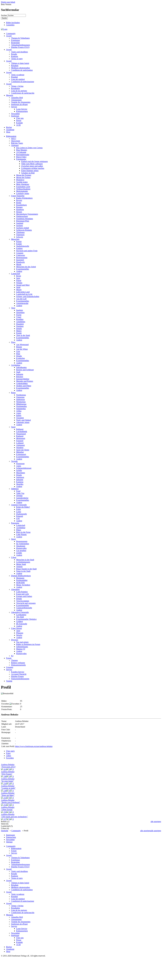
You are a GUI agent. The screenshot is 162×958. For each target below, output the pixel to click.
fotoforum (15, 116)
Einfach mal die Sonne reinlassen (34, 161)
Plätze (18, 530)
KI (12, 656)
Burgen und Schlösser (25, 370)
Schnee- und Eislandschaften (27, 296)
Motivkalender (22, 191)
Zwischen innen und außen (32, 166)
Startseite (4, 831)
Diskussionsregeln (18, 665)
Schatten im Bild (28, 173)
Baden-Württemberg (24, 198)
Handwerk (20, 262)
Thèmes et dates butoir (20, 63)
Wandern (19, 447)
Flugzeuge (20, 463)
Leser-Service (21, 109)
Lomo (18, 512)
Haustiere (20, 324)
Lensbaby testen (22, 193)
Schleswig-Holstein (24, 230)
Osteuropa (20, 397)
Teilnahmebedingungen (20, 45)
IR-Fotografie (21, 624)
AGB (18, 125)
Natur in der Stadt (23, 571)
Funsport (19, 441)
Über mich (10, 751)
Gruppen (19, 253)
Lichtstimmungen (23, 562)
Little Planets (21, 534)
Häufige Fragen (17, 676)
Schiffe (19, 470)
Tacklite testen (22, 182)
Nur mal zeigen (22, 642)
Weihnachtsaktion (23, 189)
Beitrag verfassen (18, 663)
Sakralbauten (21, 367)
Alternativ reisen (22, 422)
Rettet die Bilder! (23, 507)
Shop (8, 132)
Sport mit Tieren (22, 450)
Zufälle (19, 553)
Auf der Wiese (22, 349)
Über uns (20, 118)
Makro (19, 331)
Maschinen (20, 473)
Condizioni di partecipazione (22, 81)
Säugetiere (20, 312)
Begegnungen (21, 257)
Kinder (19, 244)
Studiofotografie (22, 246)
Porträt (19, 241)
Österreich (20, 235)
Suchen (4, 15)
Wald (18, 287)
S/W (18, 518)
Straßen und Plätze (23, 386)
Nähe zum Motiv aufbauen (32, 164)
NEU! (13, 138)
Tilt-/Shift (20, 617)
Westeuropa (21, 402)
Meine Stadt (21, 564)
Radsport (19, 436)
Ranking (14, 56)
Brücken (19, 376)
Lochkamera (21, 615)
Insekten (19, 310)
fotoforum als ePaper (19, 104)
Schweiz (19, 237)
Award (9, 36)
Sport (13, 427)
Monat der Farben (23, 177)
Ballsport (19, 429)
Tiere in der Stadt (23, 335)
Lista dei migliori (18, 79)
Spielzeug (20, 477)
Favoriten (10, 758)
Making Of (20, 649)
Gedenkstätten (22, 383)
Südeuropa (20, 399)
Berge (18, 276)
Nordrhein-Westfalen (24, 219)
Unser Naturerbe (17, 196)
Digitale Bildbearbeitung (21, 576)
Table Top (20, 493)
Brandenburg (21, 205)
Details (19, 328)
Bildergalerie (11, 136)
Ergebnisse (15, 40)
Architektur (15, 365)
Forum (8, 658)
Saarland (19, 223)
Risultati (14, 77)
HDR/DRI (20, 582)
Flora (13, 342)
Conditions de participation (22, 70)
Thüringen (20, 232)
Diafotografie (21, 514)
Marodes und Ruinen (24, 381)
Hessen (19, 212)
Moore (19, 290)
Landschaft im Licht (24, 294)
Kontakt (19, 123)
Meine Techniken (23, 585)
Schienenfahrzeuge (23, 468)
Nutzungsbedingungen (20, 679)
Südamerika (21, 409)
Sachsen (19, 225)
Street (13, 539)
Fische (18, 315)
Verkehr (19, 566)
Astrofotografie (22, 303)
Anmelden (10, 25)
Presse (18, 120)
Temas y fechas (17, 86)
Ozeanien (20, 418)
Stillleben (15, 489)
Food (18, 491)
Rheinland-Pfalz (22, 221)
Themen (14, 660)
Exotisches (20, 358)
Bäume (19, 347)
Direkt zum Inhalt (8, 2)
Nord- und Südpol (23, 420)
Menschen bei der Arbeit (26, 267)
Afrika (18, 411)
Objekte (19, 496)
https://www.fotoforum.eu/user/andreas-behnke (34, 746)
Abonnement (16, 100)
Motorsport (20, 438)
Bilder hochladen (13, 22)
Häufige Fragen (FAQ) (20, 47)
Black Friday (21, 157)
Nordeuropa (21, 395)
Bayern (19, 200)
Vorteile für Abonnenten (20, 102)
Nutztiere (20, 326)
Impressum (10, 835)
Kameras (19, 482)
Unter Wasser (16, 628)
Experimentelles (22, 269)
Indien (18, 415)
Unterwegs (20, 255)
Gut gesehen (21, 550)
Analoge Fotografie (19, 505)
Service (14, 107)
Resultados (15, 88)
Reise (13, 393)
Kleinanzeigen (22, 111)
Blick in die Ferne (23, 532)
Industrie (19, 374)
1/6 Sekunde (21, 152)
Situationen (20, 546)
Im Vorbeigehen (22, 544)
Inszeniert (20, 260)
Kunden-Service (17, 672)
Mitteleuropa (21, 404)
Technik (14, 461)
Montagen (20, 578)
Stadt (18, 372)
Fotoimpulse (21, 159)
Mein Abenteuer (22, 184)
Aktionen (15, 145)
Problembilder (21, 580)
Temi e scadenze (17, 75)
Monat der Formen (23, 175)
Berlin (18, 203)
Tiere (13, 308)
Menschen (15, 239)
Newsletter (15, 114)
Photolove (20, 180)
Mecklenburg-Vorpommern (27, 214)
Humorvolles (21, 548)
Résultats (14, 65)
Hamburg (20, 209)
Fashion (19, 248)
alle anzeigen (156, 821)
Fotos (8, 753)
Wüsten (19, 283)
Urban (13, 557)
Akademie (10, 130)
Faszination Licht (23, 187)
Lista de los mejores (19, 91)
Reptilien (19, 319)
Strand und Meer (23, 285)
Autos (18, 466)
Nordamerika (21, 406)
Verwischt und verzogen (26, 603)
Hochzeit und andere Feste (26, 251)
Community (11, 33)
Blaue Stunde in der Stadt (26, 569)
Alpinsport (20, 445)
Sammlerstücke (22, 498)
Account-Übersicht (18, 674)
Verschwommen (22, 601)
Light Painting (22, 592)
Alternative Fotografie (20, 612)
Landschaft (15, 273)
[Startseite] (4, 29)
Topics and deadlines (19, 52)
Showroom (15, 141)
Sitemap (9, 842)
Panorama (15, 523)
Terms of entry (17, 59)
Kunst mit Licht (22, 594)
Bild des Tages (17, 143)
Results (14, 54)
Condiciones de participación (22, 93)
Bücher (9, 127)
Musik (18, 264)
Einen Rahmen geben (29, 171)
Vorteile (9, 681)
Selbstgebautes (22, 647)
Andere (19, 271)
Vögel (18, 317)
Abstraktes (15, 589)
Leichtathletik (21, 431)
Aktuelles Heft (17, 98)
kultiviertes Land (23, 292)
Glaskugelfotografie (24, 608)
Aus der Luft (21, 299)
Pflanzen (19, 633)
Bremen (19, 207)
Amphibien (20, 322)
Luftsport (20, 443)
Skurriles (19, 484)
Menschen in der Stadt (25, 560)
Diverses (14, 640)
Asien (18, 413)
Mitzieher (20, 452)
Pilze (18, 354)
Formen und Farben (24, 596)
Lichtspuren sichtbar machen (32, 168)
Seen (18, 278)
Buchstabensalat (22, 154)
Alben (8, 756)
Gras (18, 351)
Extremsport (21, 454)
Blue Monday (21, 150)
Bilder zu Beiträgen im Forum (28, 644)
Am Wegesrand (22, 344)
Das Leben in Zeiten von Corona (29, 148)
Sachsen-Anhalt (22, 228)
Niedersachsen (22, 216)
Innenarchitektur (22, 379)
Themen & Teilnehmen (20, 38)
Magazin (9, 95)
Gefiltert (19, 621)
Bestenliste (15, 43)
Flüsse (18, 280)
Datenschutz (11, 837)
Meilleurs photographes (20, 68)
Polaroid (19, 516)
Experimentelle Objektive (26, 619)
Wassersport (21, 434)
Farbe (18, 509)
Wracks (19, 635)
